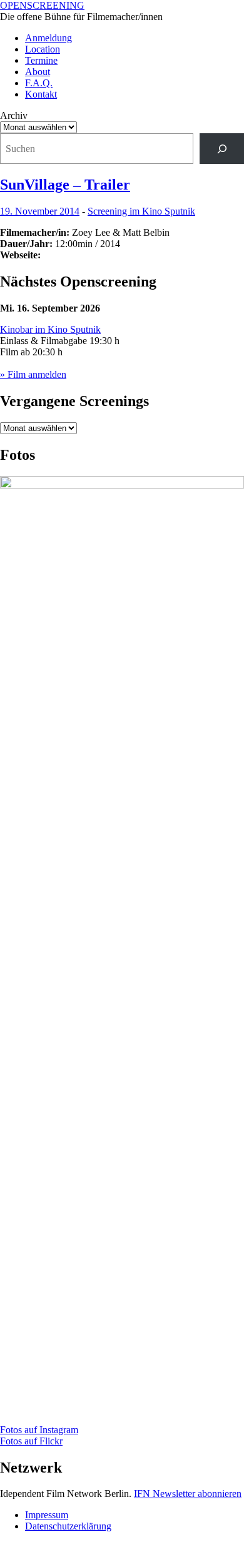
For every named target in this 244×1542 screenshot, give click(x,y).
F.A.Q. (39, 83)
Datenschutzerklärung (68, 1526)
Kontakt (41, 94)
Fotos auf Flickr (31, 1441)
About (37, 71)
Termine (41, 60)
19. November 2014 (39, 211)
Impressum (46, 1514)
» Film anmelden (33, 374)
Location (42, 49)
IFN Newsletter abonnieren (187, 1493)
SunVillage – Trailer (65, 184)
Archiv (14, 115)
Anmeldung (48, 38)
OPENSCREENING (42, 5)
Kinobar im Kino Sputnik (50, 329)
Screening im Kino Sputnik (141, 211)
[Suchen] (222, 148)
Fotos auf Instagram (39, 1429)
